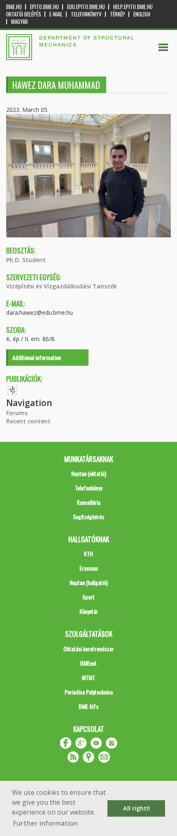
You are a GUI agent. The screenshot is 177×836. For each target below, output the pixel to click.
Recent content (28, 421)
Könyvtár (88, 611)
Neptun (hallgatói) (89, 582)
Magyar (19, 21)
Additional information (36, 357)
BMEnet (88, 663)
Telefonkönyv (86, 14)
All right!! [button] (136, 808)
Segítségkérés (88, 516)
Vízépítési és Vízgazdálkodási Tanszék (61, 286)
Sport (88, 596)
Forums (17, 413)
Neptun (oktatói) (88, 473)
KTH (88, 553)
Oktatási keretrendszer (88, 648)
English (141, 14)
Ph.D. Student (26, 260)
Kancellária (88, 502)
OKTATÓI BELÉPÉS (23, 14)
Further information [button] (45, 823)
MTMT (88, 677)
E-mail (56, 14)
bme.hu (14, 6)
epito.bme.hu (44, 6)
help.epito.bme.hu (133, 6)
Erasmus (88, 568)
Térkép (117, 14)
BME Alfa (88, 706)
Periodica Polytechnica (89, 691)
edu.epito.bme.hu (86, 6)
